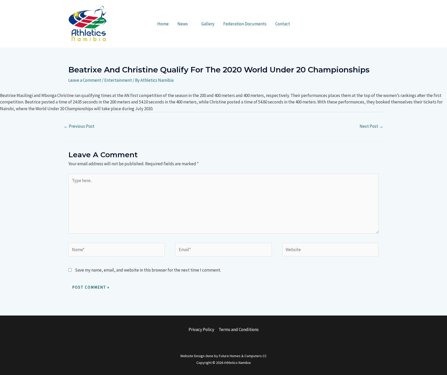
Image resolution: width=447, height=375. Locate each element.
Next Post (371, 126)
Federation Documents (244, 24)
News (182, 24)
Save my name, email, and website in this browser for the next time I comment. (148, 270)
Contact (282, 24)
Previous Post (79, 126)
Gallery (207, 24)
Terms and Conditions (239, 329)
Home (163, 24)
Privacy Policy (201, 329)
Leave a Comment (84, 80)
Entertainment (118, 80)
